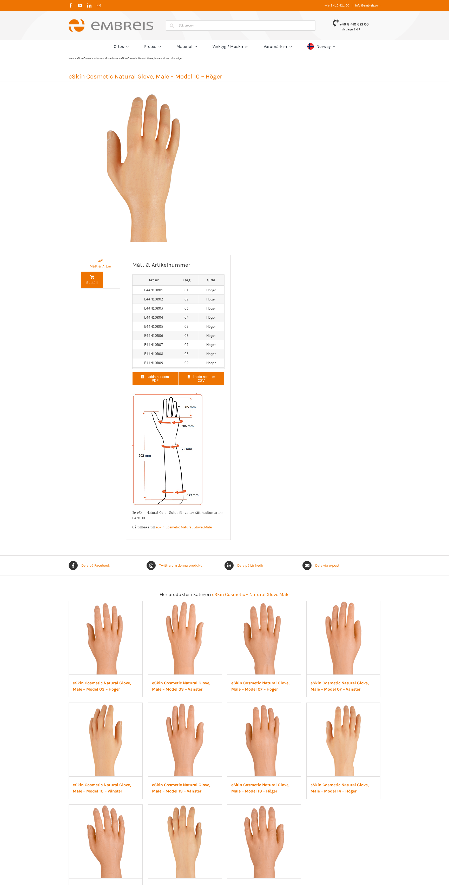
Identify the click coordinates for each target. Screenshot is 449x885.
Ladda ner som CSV (204, 379)
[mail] (99, 5)
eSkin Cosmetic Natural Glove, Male (184, 527)
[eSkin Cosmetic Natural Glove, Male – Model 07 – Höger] (330, 603)
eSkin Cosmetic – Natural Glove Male (97, 58)
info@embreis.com (367, 5)
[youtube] (80, 5)
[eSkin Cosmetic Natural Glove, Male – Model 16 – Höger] (330, 860)
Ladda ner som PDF (158, 379)
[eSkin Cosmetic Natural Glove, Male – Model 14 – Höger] (224, 860)
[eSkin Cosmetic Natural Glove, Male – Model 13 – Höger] (119, 860)
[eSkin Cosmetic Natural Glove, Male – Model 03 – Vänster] (224, 603)
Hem (71, 58)
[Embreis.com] (111, 20)
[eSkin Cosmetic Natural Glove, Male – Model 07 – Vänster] (119, 732)
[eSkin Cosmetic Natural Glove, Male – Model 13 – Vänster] (330, 732)
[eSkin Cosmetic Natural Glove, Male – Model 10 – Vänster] (224, 732)
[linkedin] (89, 5)
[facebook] (71, 5)
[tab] (100, 263)
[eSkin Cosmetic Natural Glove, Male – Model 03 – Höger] (119, 603)
